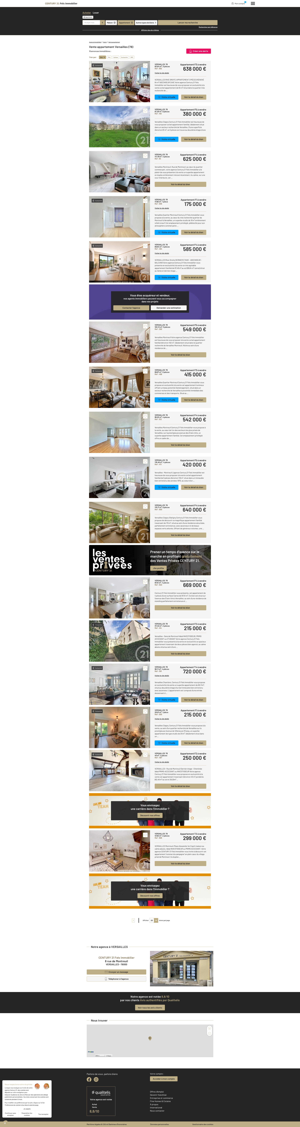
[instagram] (96, 1079)
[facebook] (89, 1079)
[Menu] (253, 3)
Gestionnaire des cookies (202, 1124)
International (156, 1107)
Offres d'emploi (157, 1091)
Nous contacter (157, 1110)
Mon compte (240, 3)
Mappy (109, 1056)
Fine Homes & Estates (160, 1101)
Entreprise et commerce (161, 1098)
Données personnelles (159, 1124)
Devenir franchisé (158, 1095)
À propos (154, 1104)
